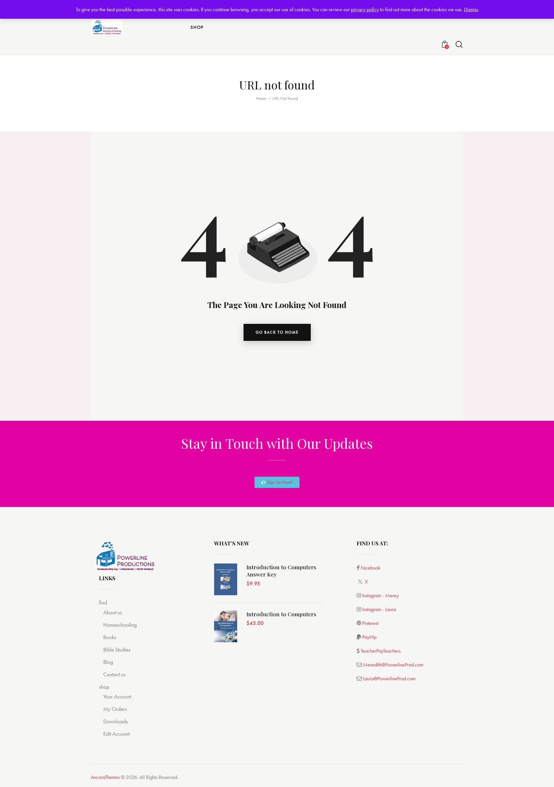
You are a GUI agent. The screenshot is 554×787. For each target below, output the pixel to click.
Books (109, 637)
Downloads (115, 721)
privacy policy (365, 9)
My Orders (115, 709)
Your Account (117, 696)
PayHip (369, 637)
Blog (108, 662)
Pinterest (370, 623)
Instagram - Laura (379, 609)
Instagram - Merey (380, 595)
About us (112, 612)
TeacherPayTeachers (380, 650)
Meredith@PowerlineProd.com (393, 664)
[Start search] (459, 44)
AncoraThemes (105, 777)
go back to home (277, 332)
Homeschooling (120, 624)
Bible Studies (116, 649)
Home (261, 98)
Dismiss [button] (471, 9)
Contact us (114, 674)
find (103, 602)
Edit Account (116, 733)
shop (104, 686)
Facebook (370, 567)
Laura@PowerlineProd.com (389, 678)
